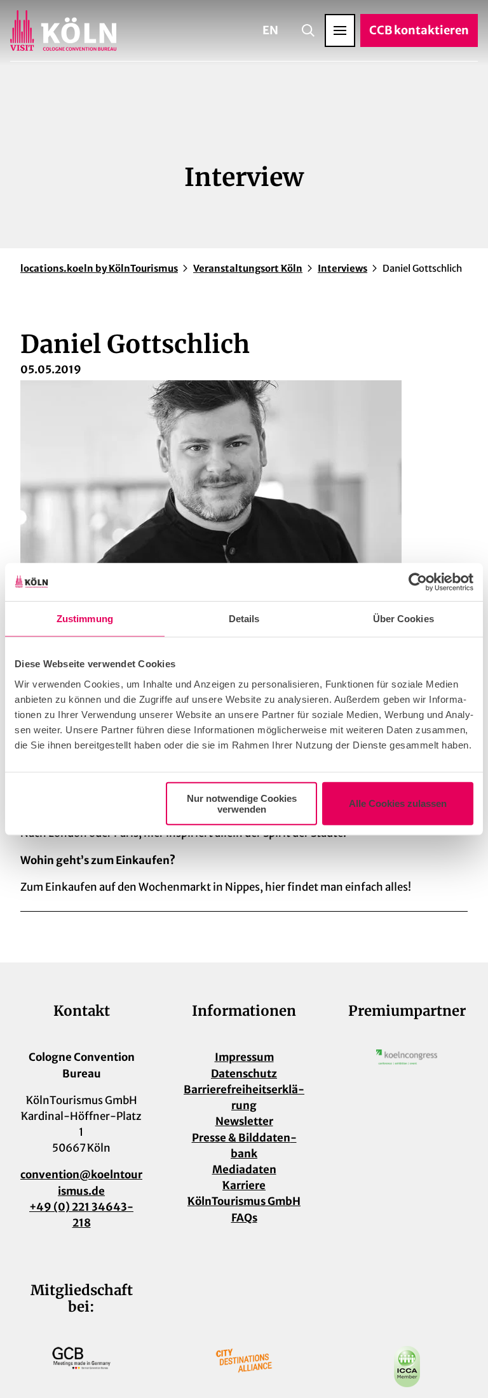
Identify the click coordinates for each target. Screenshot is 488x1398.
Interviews (342, 268)
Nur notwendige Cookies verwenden (242, 803)
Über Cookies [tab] (403, 618)
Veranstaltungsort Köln (247, 268)
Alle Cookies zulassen (398, 803)
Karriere (244, 1185)
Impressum (244, 1057)
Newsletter (244, 1121)
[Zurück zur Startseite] (63, 30)
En (270, 30)
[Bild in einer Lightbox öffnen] (406, 1057)
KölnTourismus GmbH (244, 1201)
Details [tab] (244, 618)
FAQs (244, 1218)
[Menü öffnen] (340, 30)
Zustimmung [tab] (85, 618)
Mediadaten (244, 1169)
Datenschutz (244, 1074)
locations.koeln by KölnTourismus (99, 268)
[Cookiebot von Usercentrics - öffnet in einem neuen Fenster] (417, 582)
